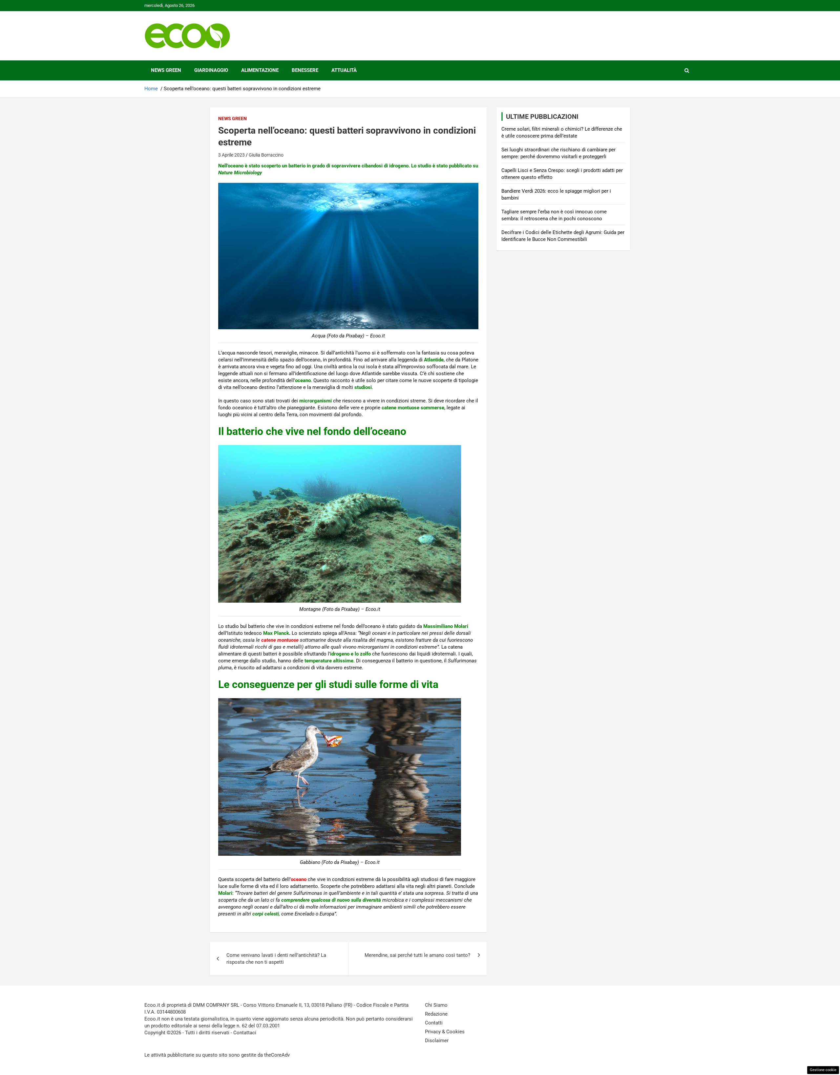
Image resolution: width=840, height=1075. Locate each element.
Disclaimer (437, 1040)
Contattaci (244, 1033)
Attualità (344, 70)
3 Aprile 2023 (231, 155)
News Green (166, 70)
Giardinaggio (211, 70)
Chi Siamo (436, 1005)
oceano (298, 879)
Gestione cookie (823, 1070)
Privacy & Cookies (445, 1032)
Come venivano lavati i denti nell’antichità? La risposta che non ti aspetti (276, 958)
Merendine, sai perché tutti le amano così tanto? (417, 955)
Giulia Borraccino (266, 155)
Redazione (436, 1014)
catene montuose (280, 640)
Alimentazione (260, 70)
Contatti (434, 1023)
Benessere (305, 70)
